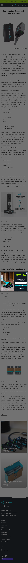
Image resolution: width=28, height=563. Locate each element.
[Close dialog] (26, 273)
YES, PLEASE (21, 285)
